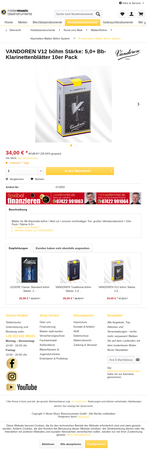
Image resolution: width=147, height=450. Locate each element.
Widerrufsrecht (82, 340)
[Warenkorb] (141, 14)
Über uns (45, 322)
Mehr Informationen (79, 434)
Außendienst (47, 344)
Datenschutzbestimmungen (123, 370)
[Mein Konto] (131, 14)
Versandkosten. (79, 401)
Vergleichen (16, 179)
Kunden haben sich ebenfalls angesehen (63, 248)
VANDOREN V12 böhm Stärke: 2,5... (117, 289)
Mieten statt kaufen (51, 331)
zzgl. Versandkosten (27, 158)
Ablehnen (48, 444)
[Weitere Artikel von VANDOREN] (127, 55)
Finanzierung (48, 326)
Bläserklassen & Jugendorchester (50, 352)
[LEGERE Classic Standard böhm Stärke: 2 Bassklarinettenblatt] (30, 269)
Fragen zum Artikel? (26, 227)
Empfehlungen (18, 248)
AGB (76, 331)
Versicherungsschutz (52, 335)
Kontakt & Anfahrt (84, 326)
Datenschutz (81, 335)
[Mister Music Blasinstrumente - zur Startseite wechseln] (16, 13)
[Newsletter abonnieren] (137, 360)
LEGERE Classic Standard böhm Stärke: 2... (30, 289)
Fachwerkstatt (48, 340)
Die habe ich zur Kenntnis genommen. (123, 372)
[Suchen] (98, 14)
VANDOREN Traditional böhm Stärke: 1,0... (73, 289)
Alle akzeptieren (70, 444)
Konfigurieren (96, 444)
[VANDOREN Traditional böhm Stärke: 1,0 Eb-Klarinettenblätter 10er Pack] (74, 269)
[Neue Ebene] (28, 198)
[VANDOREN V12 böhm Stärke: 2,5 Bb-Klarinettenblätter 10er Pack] (117, 269)
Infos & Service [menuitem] (131, 3)
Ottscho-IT (83, 416)
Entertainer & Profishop (54, 358)
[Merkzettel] (122, 14)
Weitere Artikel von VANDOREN (33, 230)
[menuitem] (78, 14)
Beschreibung (18, 209)
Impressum (80, 322)
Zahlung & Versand (85, 344)
